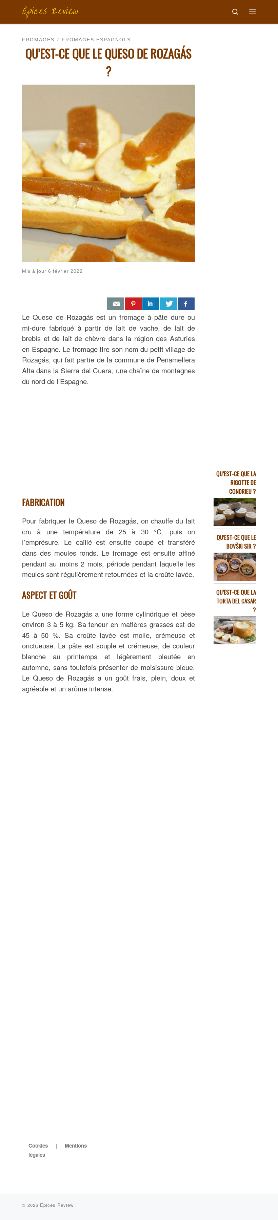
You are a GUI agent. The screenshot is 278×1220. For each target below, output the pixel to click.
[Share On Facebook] (186, 303)
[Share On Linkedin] (150, 303)
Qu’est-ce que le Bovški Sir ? (236, 541)
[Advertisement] (108, 439)
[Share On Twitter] (168, 303)
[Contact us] (115, 303)
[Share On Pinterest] (133, 303)
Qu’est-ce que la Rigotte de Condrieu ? (236, 482)
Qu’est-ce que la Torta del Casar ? (236, 601)
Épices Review (57, 1205)
